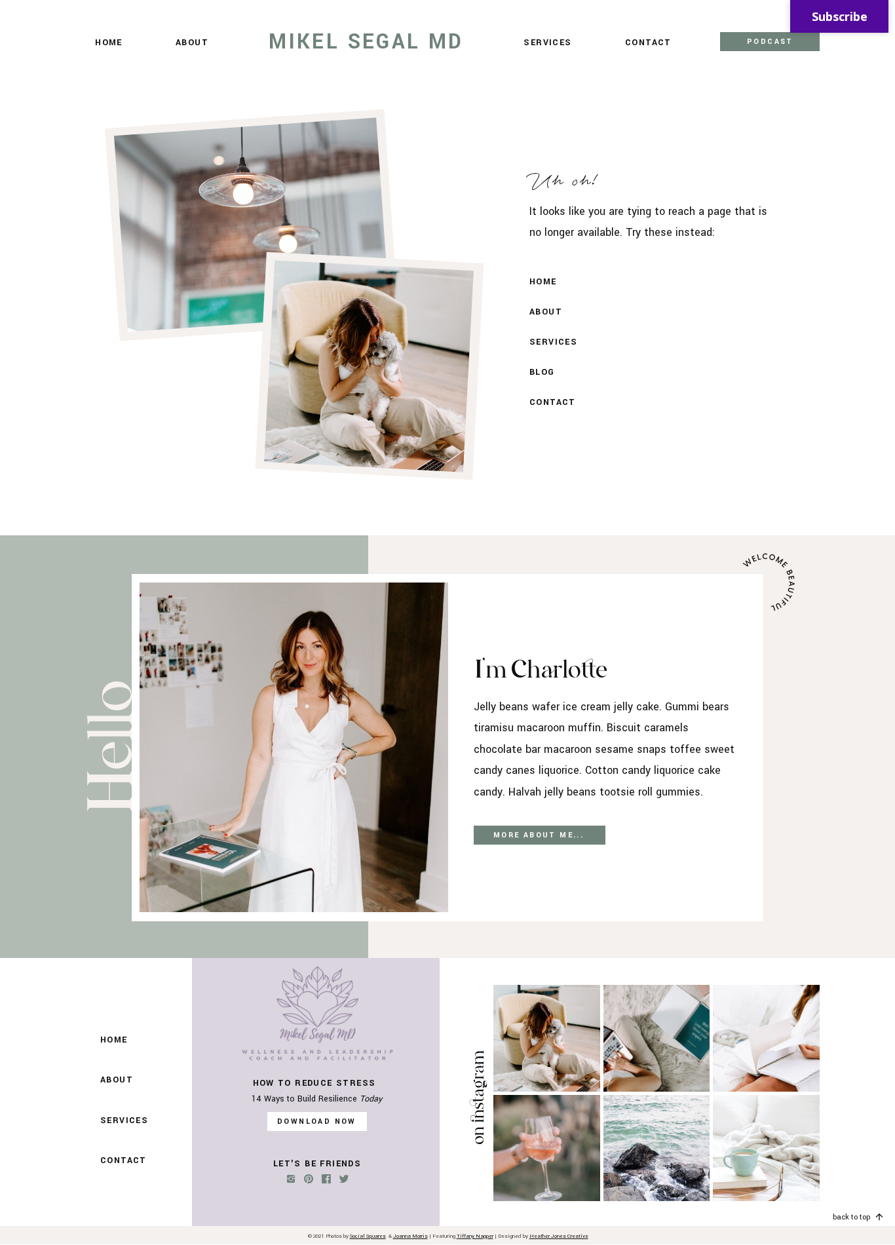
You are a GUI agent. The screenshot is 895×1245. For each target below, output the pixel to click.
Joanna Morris (410, 1236)
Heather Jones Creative (558, 1236)
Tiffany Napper (475, 1236)
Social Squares (368, 1236)
